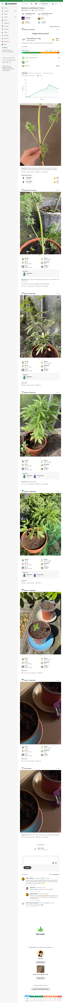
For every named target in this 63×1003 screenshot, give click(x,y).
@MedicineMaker (34, 889)
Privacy (13, 57)
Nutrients (27, 19)
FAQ (9, 57)
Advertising (9, 60)
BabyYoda (26, 10)
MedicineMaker (30, 878)
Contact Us (5, 57)
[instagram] (8, 63)
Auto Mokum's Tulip (30, 13)
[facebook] (7, 63)
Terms (3, 60)
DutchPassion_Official (31, 902)
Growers (4, 51)
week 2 (42, 878)
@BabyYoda (33, 895)
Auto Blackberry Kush (46, 13)
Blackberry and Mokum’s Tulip (40, 974)
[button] (60, 3)
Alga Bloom (29, 177)
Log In (55, 3)
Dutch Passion (28, 14)
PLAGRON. (28, 17)
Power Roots (29, 181)
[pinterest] (10, 63)
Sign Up (4, 62)
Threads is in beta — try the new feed (32, 0)
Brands (9, 50)
